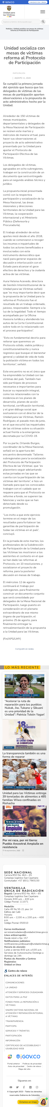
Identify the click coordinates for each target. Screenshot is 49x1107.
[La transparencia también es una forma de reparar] (24, 734)
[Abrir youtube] (11, 1087)
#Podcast (10, 834)
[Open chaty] (43, 1102)
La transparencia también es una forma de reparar (23, 755)
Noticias (9, 29)
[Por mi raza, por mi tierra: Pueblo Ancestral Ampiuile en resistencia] (25, 821)
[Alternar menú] (42, 11)
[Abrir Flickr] (31, 1087)
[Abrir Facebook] (25, 1087)
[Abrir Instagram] (38, 1087)
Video (35, 695)
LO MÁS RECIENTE (22, 667)
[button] (11, 2)
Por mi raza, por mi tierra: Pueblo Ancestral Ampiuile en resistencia (23, 843)
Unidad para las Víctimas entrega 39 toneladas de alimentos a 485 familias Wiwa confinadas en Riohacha (24, 798)
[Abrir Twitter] (18, 1087)
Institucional (13, 695)
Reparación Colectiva (25, 787)
